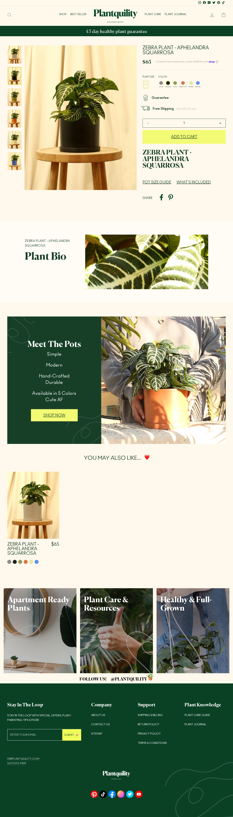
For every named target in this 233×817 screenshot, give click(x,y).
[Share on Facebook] (161, 198)
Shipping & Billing (150, 715)
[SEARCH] (9, 14)
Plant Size (148, 77)
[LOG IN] (210, 14)
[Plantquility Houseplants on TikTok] (103, 794)
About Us (98, 715)
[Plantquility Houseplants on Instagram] (121, 794)
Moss (175, 83)
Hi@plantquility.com (23, 758)
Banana (191, 83)
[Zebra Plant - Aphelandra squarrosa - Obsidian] (15, 562)
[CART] (222, 14)
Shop (63, 14)
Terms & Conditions (152, 743)
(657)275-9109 (16, 763)
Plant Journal (176, 14)
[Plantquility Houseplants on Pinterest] (94, 794)
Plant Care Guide (197, 715)
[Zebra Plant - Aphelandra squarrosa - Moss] (20, 562)
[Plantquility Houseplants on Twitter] (130, 794)
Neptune (198, 83)
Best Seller (78, 14)
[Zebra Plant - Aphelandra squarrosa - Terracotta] (26, 562)
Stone (161, 83)
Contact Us (100, 724)
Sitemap (96, 733)
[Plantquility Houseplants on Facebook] (112, 794)
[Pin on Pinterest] (170, 198)
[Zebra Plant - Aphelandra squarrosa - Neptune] (37, 562)
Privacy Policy (149, 733)
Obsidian (168, 83)
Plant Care (153, 14)
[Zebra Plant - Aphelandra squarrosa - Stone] (9, 562)
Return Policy (148, 724)
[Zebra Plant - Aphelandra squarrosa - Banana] (31, 562)
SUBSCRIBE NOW (156, 32)
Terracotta (183, 83)
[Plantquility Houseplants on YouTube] (139, 794)
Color (162, 77)
